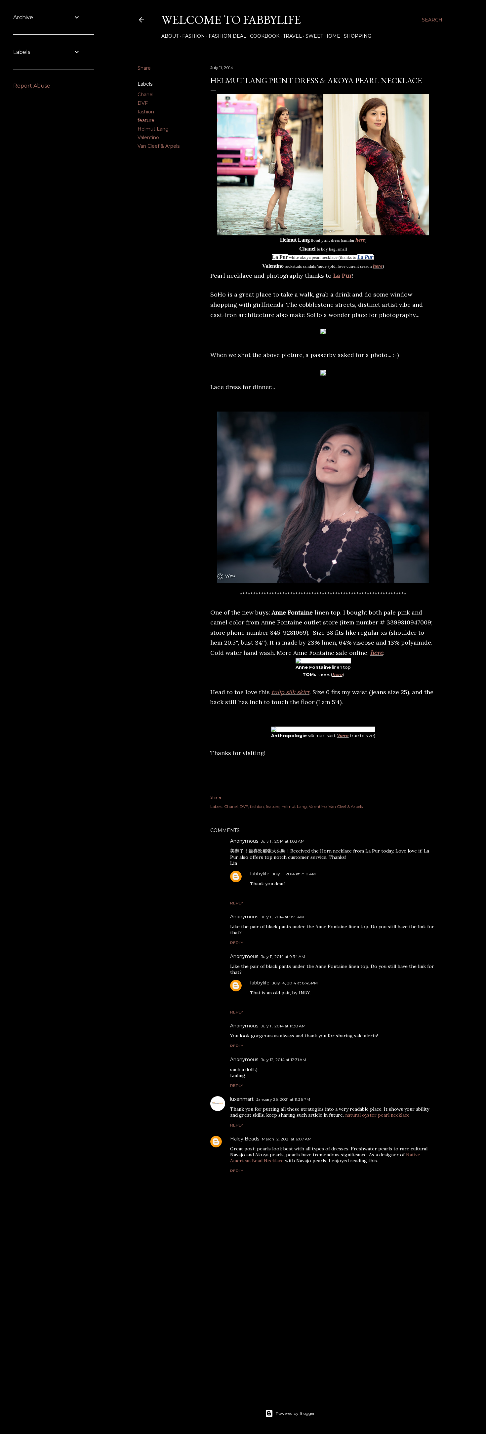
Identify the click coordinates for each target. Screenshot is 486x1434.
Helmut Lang (153, 129)
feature (146, 120)
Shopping (357, 36)
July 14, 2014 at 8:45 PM (295, 982)
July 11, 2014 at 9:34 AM (283, 956)
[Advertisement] (323, 1330)
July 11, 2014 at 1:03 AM (282, 841)
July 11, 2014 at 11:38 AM (283, 1025)
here (360, 240)
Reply (236, 902)
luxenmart (242, 1099)
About (170, 36)
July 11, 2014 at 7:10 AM (294, 873)
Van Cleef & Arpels (159, 146)
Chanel (145, 95)
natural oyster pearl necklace (377, 1115)
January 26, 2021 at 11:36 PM (283, 1099)
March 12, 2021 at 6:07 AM (286, 1138)
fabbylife (259, 874)
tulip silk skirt (290, 692)
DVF (143, 103)
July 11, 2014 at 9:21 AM (282, 916)
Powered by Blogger (295, 1413)
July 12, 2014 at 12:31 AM (283, 1059)
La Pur (365, 257)
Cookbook (264, 36)
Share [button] (144, 68)
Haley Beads (244, 1139)
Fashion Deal (227, 36)
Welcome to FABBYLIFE (231, 19)
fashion (146, 112)
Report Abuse (31, 86)
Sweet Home (322, 36)
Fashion (193, 36)
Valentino (148, 137)
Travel (292, 36)
